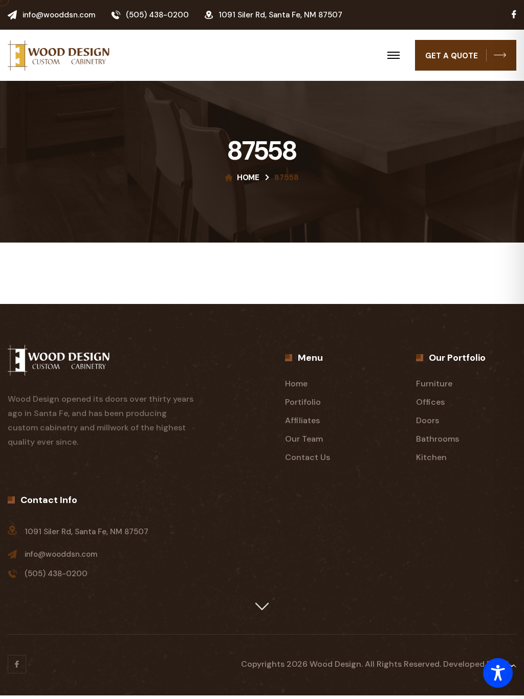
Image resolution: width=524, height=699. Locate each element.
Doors (427, 420)
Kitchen (431, 457)
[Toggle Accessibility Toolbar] (498, 673)
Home (248, 177)
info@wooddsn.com (59, 14)
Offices (430, 402)
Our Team (304, 438)
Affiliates (302, 420)
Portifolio (303, 402)
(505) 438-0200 (157, 14)
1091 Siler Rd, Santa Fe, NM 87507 (86, 532)
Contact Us (307, 457)
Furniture (434, 383)
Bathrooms (437, 438)
